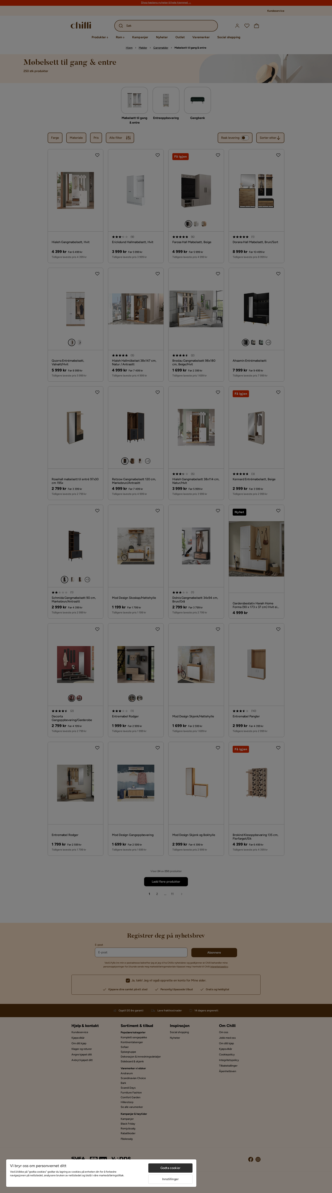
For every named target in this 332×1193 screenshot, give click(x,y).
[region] (101, 1173)
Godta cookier (170, 1168)
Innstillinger (170, 1179)
